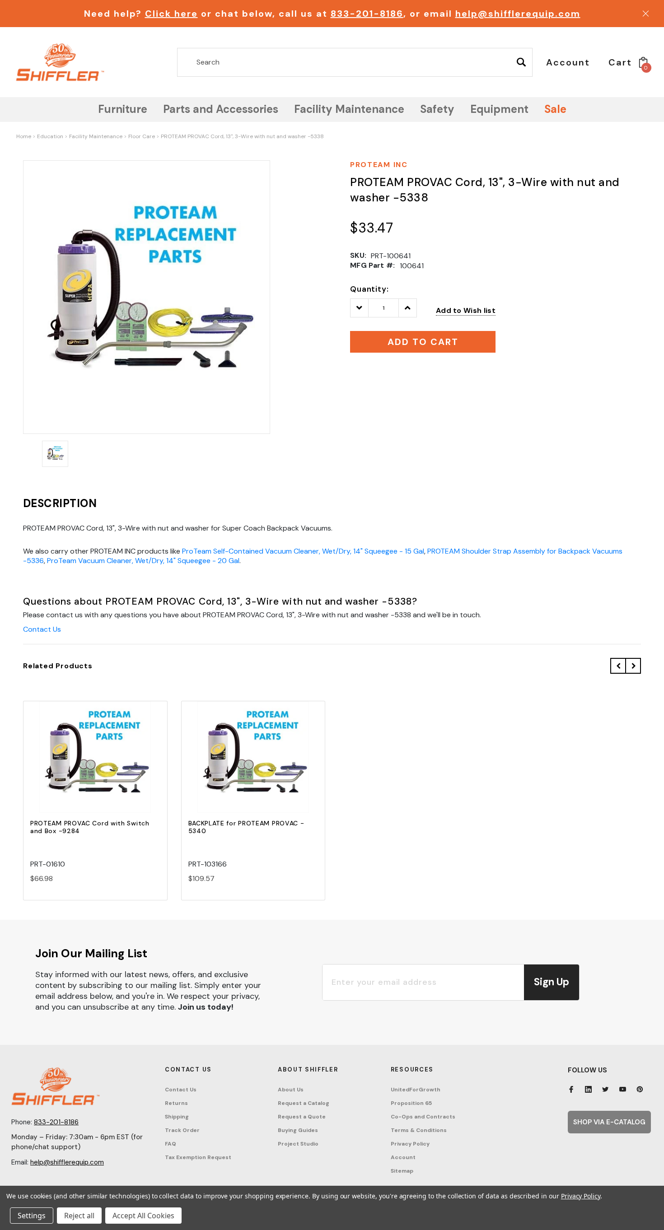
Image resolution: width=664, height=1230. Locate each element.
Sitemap (402, 1170)
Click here (171, 13)
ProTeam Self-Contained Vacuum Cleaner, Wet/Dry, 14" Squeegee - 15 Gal (303, 551)
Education (50, 136)
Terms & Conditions (419, 1130)
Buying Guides (298, 1130)
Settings (32, 1216)
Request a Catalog (303, 1103)
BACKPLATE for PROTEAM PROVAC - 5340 (246, 827)
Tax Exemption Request (198, 1157)
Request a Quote (302, 1116)
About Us (291, 1089)
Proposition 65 (411, 1103)
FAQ (170, 1143)
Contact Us (42, 629)
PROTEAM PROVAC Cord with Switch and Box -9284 (90, 827)
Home (23, 136)
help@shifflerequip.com (517, 13)
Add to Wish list (466, 310)
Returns (176, 1103)
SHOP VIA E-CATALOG (609, 1122)
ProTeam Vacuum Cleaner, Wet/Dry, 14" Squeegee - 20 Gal (143, 560)
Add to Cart (95, 765)
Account (403, 1157)
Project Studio (298, 1143)
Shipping (177, 1116)
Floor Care (141, 136)
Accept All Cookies (143, 1216)
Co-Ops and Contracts (423, 1116)
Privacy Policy (410, 1143)
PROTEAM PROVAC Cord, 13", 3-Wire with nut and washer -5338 (242, 136)
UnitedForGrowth (415, 1089)
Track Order (182, 1130)
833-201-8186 (367, 13)
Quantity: (369, 289)
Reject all (79, 1216)
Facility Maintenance (95, 136)
